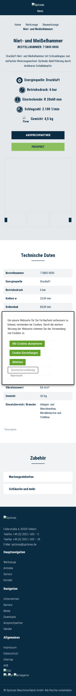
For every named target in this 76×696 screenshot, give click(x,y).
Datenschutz (11, 653)
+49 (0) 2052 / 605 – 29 (26, 539)
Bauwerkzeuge (51, 24)
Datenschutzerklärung (23, 370)
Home (17, 24)
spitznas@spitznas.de (23, 544)
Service (8, 574)
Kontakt (8, 580)
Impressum (10, 647)
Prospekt (38, 146)
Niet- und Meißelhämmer (38, 29)
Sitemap (8, 659)
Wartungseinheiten (21, 477)
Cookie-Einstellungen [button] (25, 353)
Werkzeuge (32, 24)
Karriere (8, 605)
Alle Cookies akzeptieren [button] (27, 343)
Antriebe (8, 568)
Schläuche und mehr (22, 489)
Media (7, 611)
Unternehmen (11, 599)
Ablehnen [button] (17, 362)
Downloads (10, 617)
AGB (6, 665)
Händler (8, 629)
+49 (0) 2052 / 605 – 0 (26, 534)
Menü (39, 11)
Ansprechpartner (38, 135)
